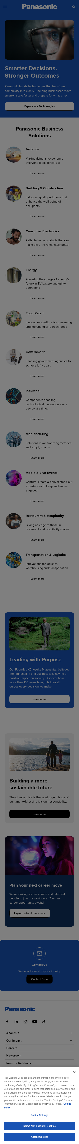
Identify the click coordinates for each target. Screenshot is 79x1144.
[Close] (74, 1072)
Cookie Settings (39, 1115)
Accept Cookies (39, 1137)
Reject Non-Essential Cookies (39, 1126)
